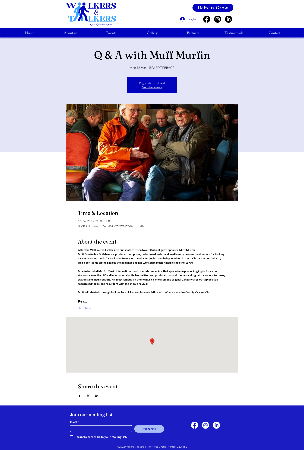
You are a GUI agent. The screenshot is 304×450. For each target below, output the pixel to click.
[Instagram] (217, 19)
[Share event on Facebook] (79, 396)
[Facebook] (206, 19)
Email (74, 422)
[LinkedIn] (228, 19)
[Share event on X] (88, 396)
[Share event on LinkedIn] (97, 396)
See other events (152, 87)
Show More (85, 308)
